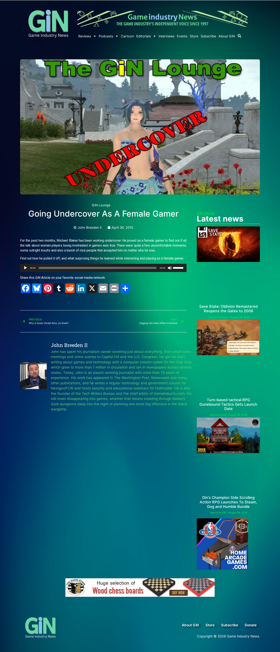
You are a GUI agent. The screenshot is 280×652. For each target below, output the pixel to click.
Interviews (166, 36)
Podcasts (106, 36)
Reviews (84, 36)
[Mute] (170, 268)
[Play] (25, 268)
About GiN (227, 36)
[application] (103, 268)
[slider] (178, 267)
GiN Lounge (101, 205)
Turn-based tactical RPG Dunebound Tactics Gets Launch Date (228, 404)
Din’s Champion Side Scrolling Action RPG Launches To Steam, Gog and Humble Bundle (228, 502)
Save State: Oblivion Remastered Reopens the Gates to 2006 (228, 308)
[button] (239, 35)
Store (194, 36)
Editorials (143, 36)
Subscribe (208, 36)
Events (182, 36)
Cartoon (127, 36)
